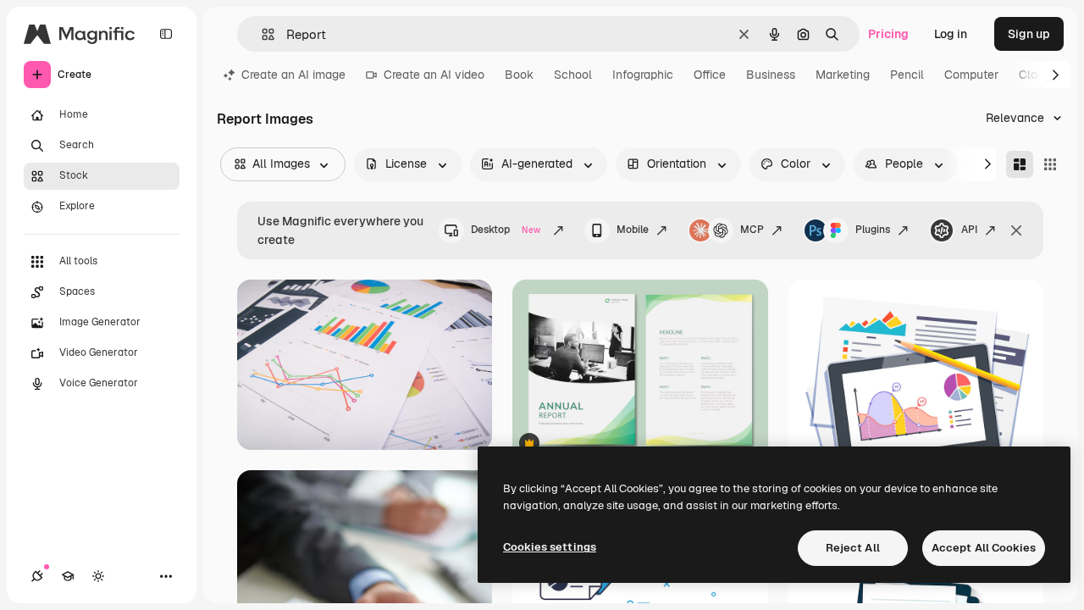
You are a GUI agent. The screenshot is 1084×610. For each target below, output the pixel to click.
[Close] (1016, 230)
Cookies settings (549, 547)
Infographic (642, 74)
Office (710, 74)
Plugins (872, 229)
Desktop (505, 229)
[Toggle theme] (98, 576)
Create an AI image (293, 74)
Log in (950, 34)
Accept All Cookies (984, 548)
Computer (971, 74)
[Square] (1050, 164)
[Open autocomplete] (261, 34)
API (969, 229)
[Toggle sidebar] (166, 33)
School (573, 74)
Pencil (907, 74)
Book (519, 74)
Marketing (843, 74)
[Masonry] (1019, 164)
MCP (752, 229)
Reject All (853, 548)
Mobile (633, 229)
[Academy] (67, 576)
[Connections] (37, 576)
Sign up (1029, 34)
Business (770, 74)
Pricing (888, 34)
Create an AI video (434, 74)
